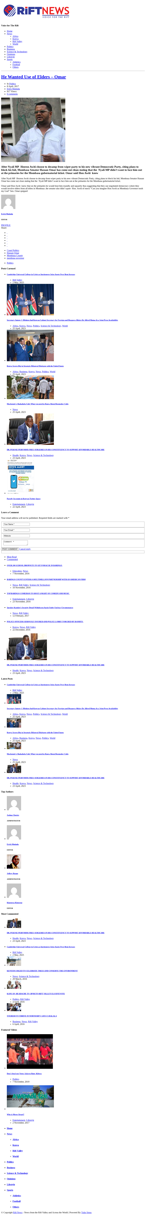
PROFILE (6, 225)
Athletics (17, 62)
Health (16, 455)
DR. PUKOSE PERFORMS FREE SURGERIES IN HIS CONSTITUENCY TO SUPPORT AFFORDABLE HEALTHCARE (56, 450)
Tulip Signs (86, 1212)
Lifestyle (11, 57)
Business (11, 49)
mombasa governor (15, 258)
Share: (4, 228)
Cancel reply (25, 549)
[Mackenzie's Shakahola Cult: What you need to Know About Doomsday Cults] (30, 398)
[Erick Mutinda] (8, 208)
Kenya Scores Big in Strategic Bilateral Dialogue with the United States (35, 366)
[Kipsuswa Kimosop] (14, 897)
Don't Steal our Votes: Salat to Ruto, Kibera (24, 1073)
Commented (12, 559)
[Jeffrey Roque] (14, 868)
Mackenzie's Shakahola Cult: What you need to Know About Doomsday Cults (37, 404)
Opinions (11, 54)
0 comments (12, 94)
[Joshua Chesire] (14, 809)
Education (17, 571)
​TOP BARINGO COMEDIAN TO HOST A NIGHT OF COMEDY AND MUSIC (38, 593)
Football (16, 64)
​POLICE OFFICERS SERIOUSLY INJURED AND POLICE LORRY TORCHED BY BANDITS (45, 622)
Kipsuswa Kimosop (14, 903)
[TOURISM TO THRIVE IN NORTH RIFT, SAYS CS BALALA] (14, 1010)
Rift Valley (17, 41)
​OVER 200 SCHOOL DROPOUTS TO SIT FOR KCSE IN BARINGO (34, 565)
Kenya (16, 39)
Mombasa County (15, 255)
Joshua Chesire (13, 815)
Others (16, 67)
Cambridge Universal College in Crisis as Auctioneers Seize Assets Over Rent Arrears (41, 274)
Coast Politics (13, 250)
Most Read (12, 557)
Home (9, 31)
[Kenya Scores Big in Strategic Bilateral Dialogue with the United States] (30, 360)
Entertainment (19, 504)
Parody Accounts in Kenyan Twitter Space (23, 499)
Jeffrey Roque (12, 873)
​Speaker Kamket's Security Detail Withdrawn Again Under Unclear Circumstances (40, 607)
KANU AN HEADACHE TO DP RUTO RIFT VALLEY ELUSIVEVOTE (36, 994)
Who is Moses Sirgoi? (15, 1114)
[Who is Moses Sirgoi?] (30, 1109)
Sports (10, 59)
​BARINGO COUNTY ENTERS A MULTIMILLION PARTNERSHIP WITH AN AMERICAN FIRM (46, 579)
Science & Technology (17, 51)
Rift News (17, 1212)
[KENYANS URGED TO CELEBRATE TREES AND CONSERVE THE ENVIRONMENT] (14, 965)
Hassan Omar (13, 253)
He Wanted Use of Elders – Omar (33, 76)
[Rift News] (36, 18)
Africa (15, 36)
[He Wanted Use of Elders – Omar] (33, 161)
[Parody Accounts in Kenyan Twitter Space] (21, 493)
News (9, 33)
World (15, 44)
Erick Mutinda (13, 89)
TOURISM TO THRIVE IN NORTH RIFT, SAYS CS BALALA (32, 1016)
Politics (10, 46)
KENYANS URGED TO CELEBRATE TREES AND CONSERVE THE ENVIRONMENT (42, 971)
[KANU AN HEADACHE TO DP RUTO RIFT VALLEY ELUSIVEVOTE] (14, 988)
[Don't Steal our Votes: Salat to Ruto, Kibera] (30, 1068)
